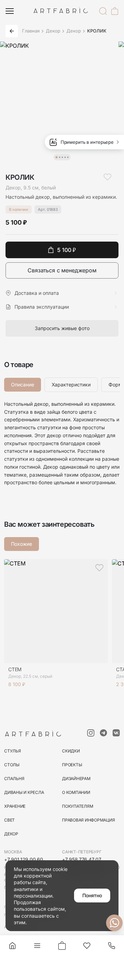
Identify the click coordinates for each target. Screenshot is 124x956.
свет (9, 820)
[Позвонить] (111, 945)
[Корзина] (114, 11)
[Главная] (12, 945)
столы (12, 764)
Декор (53, 31)
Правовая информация (88, 820)
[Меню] (10, 11)
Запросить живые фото (62, 328)
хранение (14, 806)
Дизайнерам (76, 778)
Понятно (92, 895)
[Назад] (12, 31)
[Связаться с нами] (114, 923)
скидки (71, 750)
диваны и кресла (24, 792)
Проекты (72, 764)
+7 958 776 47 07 (81, 859)
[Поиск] (103, 11)
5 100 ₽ (66, 249)
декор (11, 833)
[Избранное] (86, 945)
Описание (22, 384)
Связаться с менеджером (62, 270)
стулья (12, 750)
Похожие (21, 544)
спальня (14, 778)
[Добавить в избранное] (107, 177)
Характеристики (71, 384)
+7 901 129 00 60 (23, 859)
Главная (31, 31)
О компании (76, 792)
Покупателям (77, 806)
